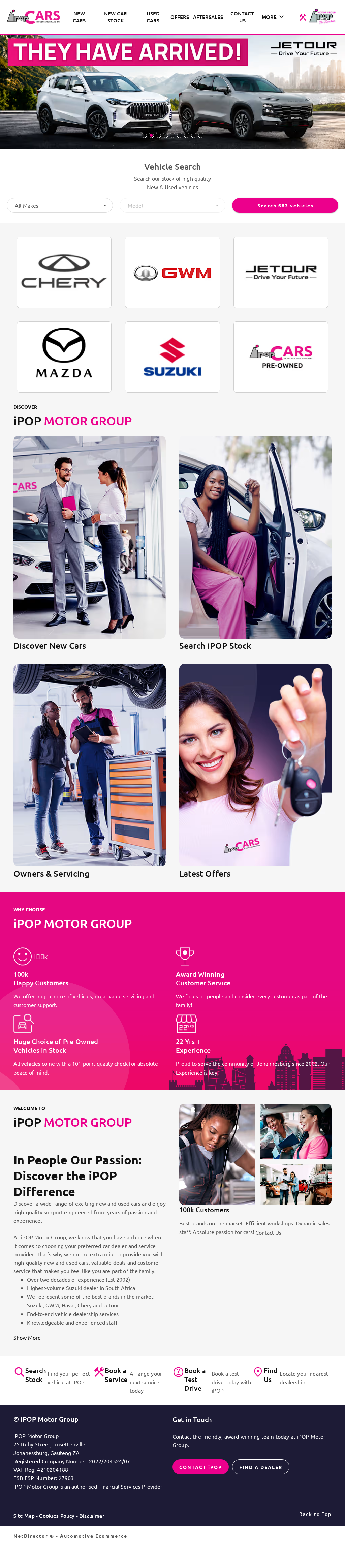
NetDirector (31, 1536)
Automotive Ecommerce (93, 1536)
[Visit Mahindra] (281, 357)
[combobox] (60, 205)
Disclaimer (92, 1515)
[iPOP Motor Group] (35, 16)
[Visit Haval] (172, 272)
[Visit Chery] (64, 272)
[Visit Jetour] (281, 272)
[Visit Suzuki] (172, 357)
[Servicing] (302, 17)
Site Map (24, 1515)
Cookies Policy (56, 1515)
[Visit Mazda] (64, 357)
